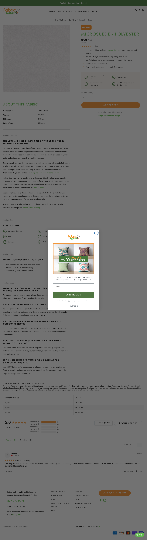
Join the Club (73, 294)
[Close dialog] (96, 233)
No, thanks (73, 306)
